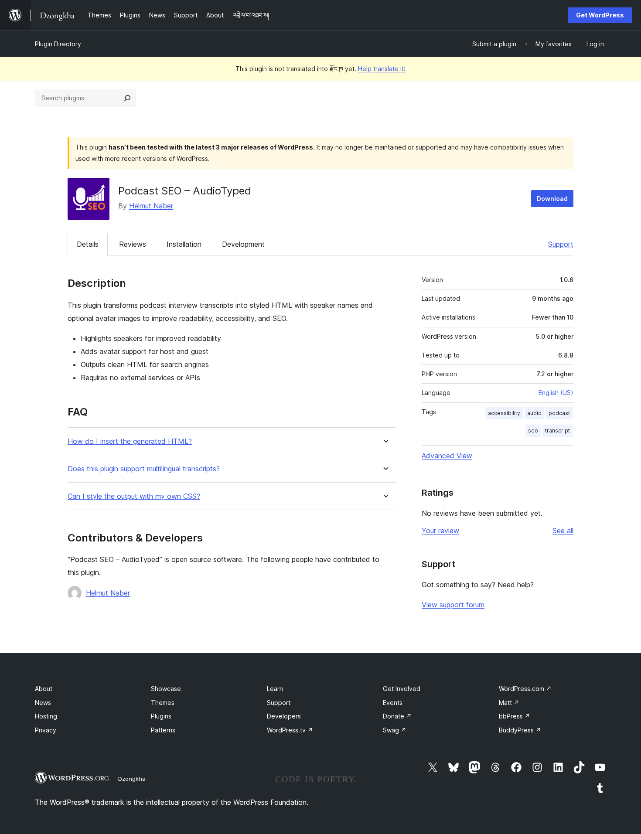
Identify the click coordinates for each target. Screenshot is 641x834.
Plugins (161, 716)
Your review (440, 530)
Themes (162, 702)
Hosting (46, 716)
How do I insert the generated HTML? (130, 441)
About (43, 688)
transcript (557, 430)
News (43, 702)
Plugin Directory (58, 44)
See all (562, 530)
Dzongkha (132, 778)
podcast (559, 413)
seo (533, 430)
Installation (184, 244)
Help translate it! (382, 68)
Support (560, 244)
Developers (284, 716)
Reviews (132, 244)
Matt (509, 702)
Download (552, 198)
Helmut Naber (151, 205)
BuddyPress (520, 730)
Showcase (166, 688)
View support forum (453, 604)
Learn (275, 688)
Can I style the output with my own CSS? (134, 496)
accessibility (504, 413)
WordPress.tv (290, 730)
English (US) (556, 392)
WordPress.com (525, 688)
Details (88, 244)
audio (534, 413)
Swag (394, 730)
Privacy (45, 730)
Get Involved (401, 688)
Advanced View (447, 455)
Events (392, 702)
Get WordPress (600, 15)
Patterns (163, 730)
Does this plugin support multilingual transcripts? (144, 469)
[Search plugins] (127, 98)
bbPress (514, 716)
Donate (397, 716)
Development (243, 244)
